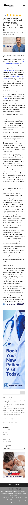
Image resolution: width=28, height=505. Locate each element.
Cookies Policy (15, 499)
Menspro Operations (9, 32)
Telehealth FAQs (14, 501)
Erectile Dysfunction (14, 76)
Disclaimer (23, 499)
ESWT (5, 98)
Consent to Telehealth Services (9, 497)
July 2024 (5, 432)
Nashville (10, 484)
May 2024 (5, 434)
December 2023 (7, 442)
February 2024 (6, 439)
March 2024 (6, 437)
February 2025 (6, 429)
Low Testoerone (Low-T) (9, 34)
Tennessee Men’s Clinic (8, 70)
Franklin (16, 484)
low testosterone (14, 63)
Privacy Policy (5, 501)
